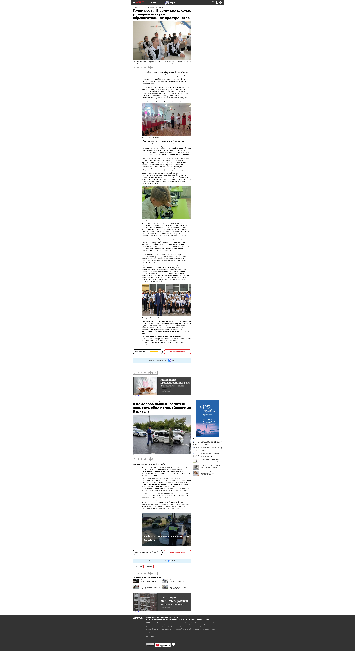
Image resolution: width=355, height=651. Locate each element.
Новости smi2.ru (139, 395)
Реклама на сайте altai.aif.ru (169, 617)
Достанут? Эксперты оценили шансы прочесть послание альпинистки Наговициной (211, 443)
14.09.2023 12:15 (137, 7)
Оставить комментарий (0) (177, 351)
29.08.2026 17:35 (137, 401)
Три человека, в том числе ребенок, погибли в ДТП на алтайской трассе (178, 587)
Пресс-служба (175, 63)
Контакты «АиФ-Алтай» (152, 617)
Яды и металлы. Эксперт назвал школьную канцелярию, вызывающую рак (210, 473)
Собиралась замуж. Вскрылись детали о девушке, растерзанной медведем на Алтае (210, 455)
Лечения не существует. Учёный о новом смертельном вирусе (210, 466)
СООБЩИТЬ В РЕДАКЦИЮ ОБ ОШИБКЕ (199, 619)
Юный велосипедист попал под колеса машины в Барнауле (179, 580)
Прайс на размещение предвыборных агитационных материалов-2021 (166, 619)
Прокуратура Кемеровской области (143, 454)
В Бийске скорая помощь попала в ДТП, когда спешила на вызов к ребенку (150, 587)
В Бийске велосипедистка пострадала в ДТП (166, 536)
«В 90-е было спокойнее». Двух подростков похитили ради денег (210, 460)
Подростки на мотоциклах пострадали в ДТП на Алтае (149, 580)
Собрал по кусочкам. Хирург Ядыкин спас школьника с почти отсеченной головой (211, 449)
